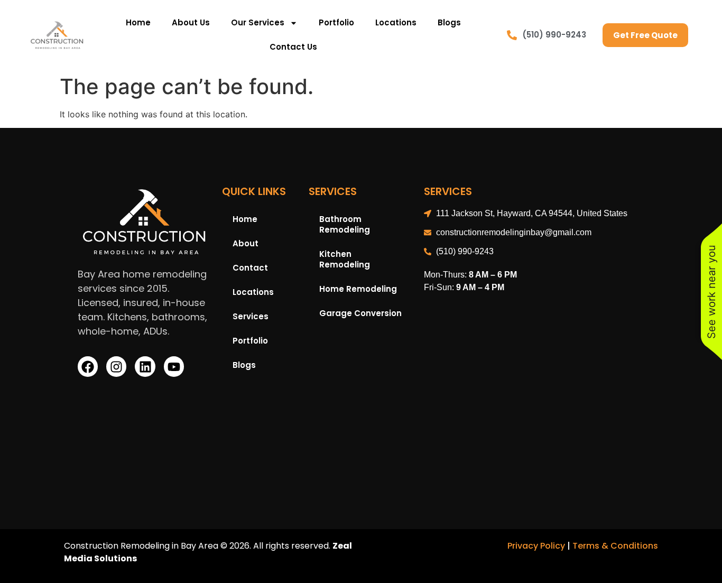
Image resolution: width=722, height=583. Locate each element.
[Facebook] (88, 366)
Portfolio (336, 22)
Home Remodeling (358, 288)
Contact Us (293, 46)
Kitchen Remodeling (344, 259)
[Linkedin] (145, 366)
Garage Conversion (360, 313)
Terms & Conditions (615, 546)
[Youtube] (174, 366)
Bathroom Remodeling (344, 224)
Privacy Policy (536, 546)
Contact (250, 267)
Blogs (449, 22)
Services (251, 316)
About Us (191, 22)
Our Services (257, 22)
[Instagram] (116, 366)
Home (138, 22)
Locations (395, 22)
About (245, 243)
